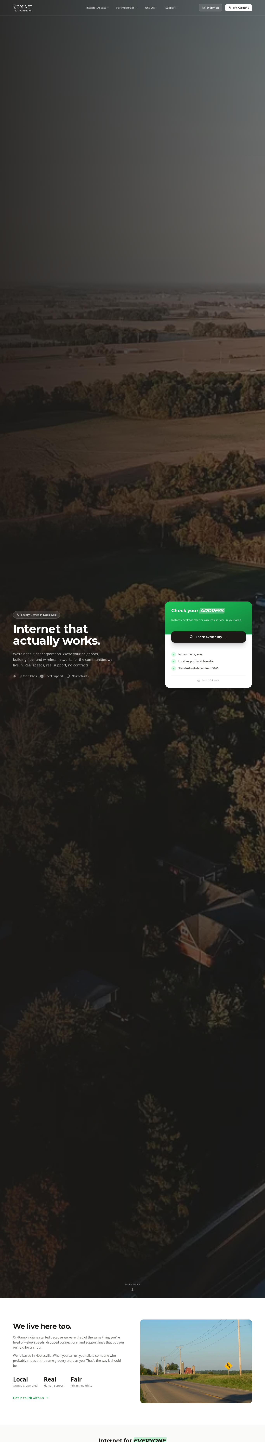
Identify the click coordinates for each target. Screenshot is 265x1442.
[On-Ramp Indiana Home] (22, 8)
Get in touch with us (28, 1398)
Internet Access (96, 7)
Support (170, 7)
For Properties (125, 7)
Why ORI (150, 7)
